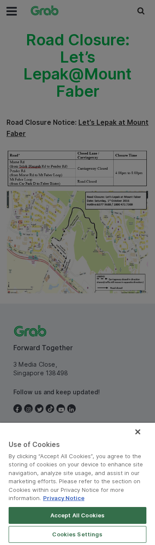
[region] (77, 484)
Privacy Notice (63, 497)
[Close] (137, 431)
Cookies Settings (77, 534)
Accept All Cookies (77, 515)
